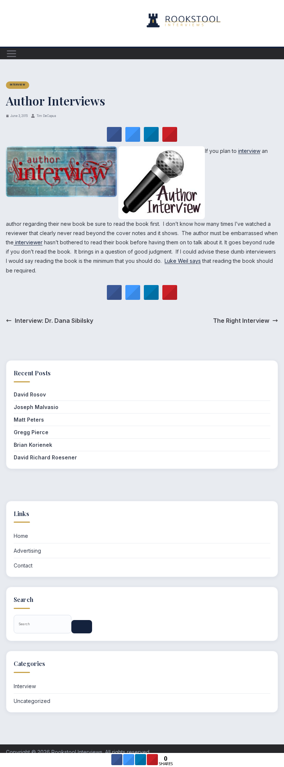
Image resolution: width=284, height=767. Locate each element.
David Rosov (30, 394)
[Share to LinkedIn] (151, 139)
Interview (17, 84)
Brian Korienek (33, 445)
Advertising (27, 550)
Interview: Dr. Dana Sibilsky (54, 320)
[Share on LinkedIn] (140, 763)
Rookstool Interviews (76, 752)
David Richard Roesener (45, 457)
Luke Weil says (183, 261)
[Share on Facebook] (114, 139)
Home (21, 536)
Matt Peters (29, 419)
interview (249, 151)
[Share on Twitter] (132, 139)
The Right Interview (241, 320)
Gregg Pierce (31, 432)
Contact (23, 565)
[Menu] (11, 53)
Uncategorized (32, 701)
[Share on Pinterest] (169, 139)
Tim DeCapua (46, 116)
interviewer (28, 242)
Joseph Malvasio (36, 407)
